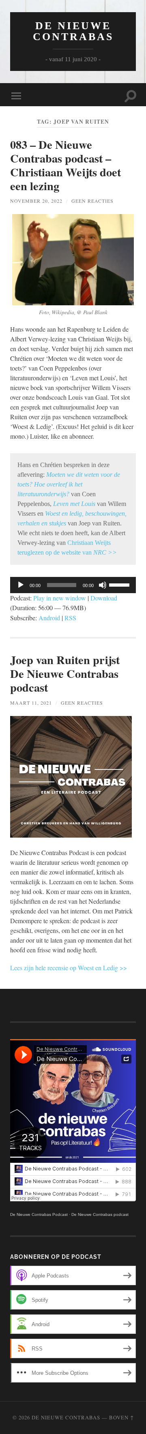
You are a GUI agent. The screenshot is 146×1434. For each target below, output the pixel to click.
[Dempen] (103, 585)
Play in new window (59, 598)
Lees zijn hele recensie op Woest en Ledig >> (68, 967)
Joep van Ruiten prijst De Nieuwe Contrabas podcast (65, 673)
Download (103, 598)
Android (49, 617)
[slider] (120, 584)
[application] (73, 585)
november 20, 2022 (36, 200)
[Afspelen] (21, 585)
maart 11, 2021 (31, 702)
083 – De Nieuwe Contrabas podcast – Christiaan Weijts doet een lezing (65, 165)
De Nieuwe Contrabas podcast (100, 1214)
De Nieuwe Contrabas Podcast (39, 1214)
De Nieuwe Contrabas (73, 31)
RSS (70, 617)
